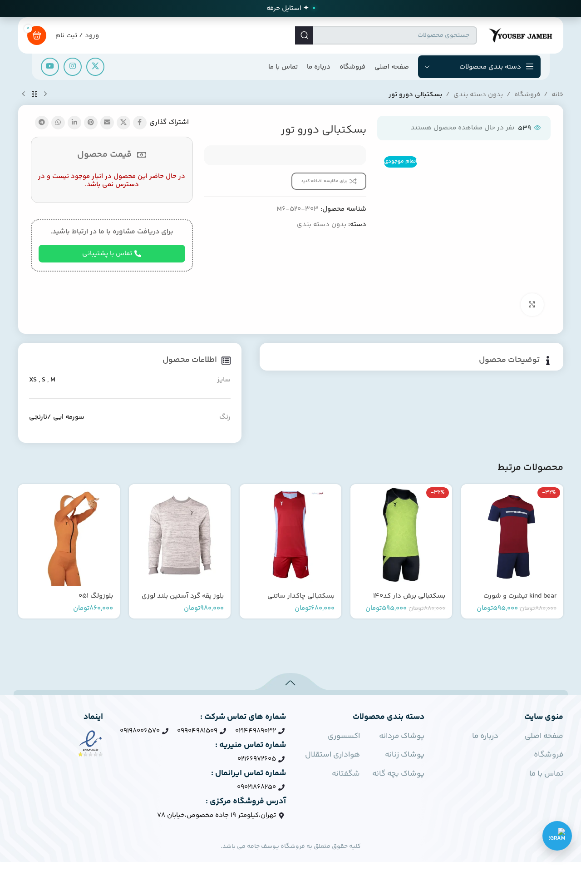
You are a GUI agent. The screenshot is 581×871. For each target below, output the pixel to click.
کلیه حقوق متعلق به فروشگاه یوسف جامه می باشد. (291, 846)
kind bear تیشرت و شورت (519, 596)
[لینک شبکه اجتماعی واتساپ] (58, 122)
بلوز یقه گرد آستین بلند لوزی (183, 596)
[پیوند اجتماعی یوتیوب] (50, 67)
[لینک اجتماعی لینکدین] (74, 122)
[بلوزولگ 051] (69, 535)
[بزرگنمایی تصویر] (532, 304)
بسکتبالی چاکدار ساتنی (301, 596)
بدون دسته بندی (478, 94)
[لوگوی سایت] (520, 35)
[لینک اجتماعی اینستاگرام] (73, 67)
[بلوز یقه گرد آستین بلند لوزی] (180, 535)
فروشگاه (527, 94)
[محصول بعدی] (23, 94)
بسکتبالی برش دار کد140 (409, 596)
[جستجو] (304, 35)
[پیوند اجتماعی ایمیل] (107, 122)
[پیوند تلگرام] (42, 122)
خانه (557, 94)
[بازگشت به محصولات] (34, 94)
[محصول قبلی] (45, 94)
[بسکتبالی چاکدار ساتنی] (290, 535)
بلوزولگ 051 (96, 596)
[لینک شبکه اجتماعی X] (95, 67)
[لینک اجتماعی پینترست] (91, 122)
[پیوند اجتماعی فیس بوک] (140, 122)
